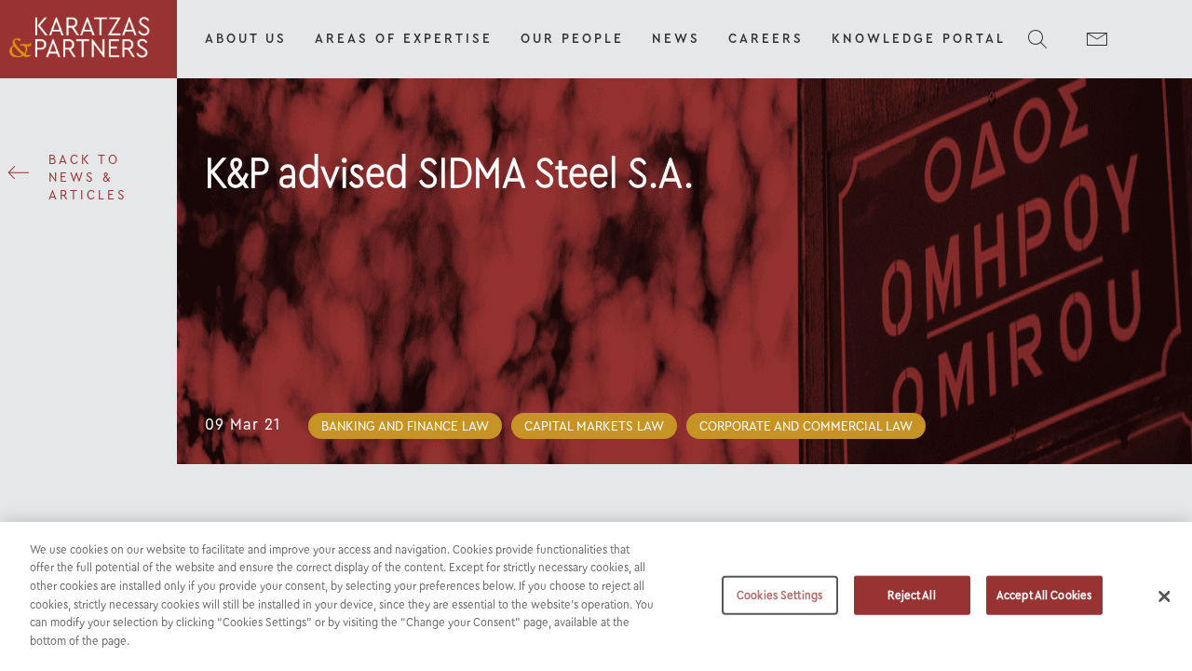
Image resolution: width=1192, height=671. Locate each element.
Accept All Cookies (1043, 595)
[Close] (1164, 596)
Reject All (911, 595)
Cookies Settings (779, 595)
